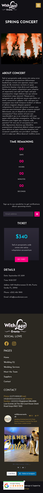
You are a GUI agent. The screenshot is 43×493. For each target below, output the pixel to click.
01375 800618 (15, 396)
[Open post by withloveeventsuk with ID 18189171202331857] (21, 444)
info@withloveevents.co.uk (14, 399)
